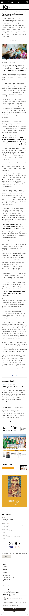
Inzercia (5, 567)
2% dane (5, 571)
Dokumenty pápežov (8, 591)
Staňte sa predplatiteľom (8, 467)
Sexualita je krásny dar (8, 519)
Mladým (25, 11)
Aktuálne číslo (6, 585)
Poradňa (21, 11)
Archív (5, 556)
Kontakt (5, 566)
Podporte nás (6, 579)
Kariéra (5, 569)
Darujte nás (6, 580)
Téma (3, 11)
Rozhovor (10, 11)
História (5, 572)
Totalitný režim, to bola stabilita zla (12, 407)
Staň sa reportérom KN (8, 577)
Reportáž (6, 11)
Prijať (14, 608)
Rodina (18, 11)
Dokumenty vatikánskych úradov (11, 592)
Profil (13, 11)
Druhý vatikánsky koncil (9, 594)
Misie (16, 11)
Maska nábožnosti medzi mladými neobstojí (13, 525)
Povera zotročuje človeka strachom (11, 530)
